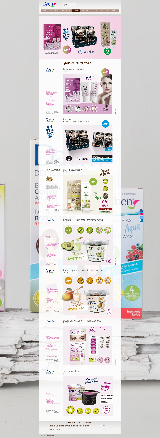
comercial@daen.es (102, 426)
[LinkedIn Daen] (141, 220)
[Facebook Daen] (141, 210)
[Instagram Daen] (141, 214)
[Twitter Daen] (141, 217)
